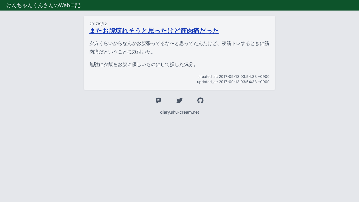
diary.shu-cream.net (179, 112)
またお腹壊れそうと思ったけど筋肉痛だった (154, 30)
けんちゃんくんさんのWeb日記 (43, 5)
